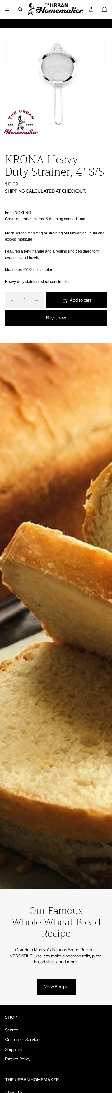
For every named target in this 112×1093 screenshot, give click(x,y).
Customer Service (22, 1039)
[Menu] (7, 9)
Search (11, 1030)
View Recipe (56, 986)
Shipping (13, 1049)
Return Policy (17, 1059)
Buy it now (56, 317)
